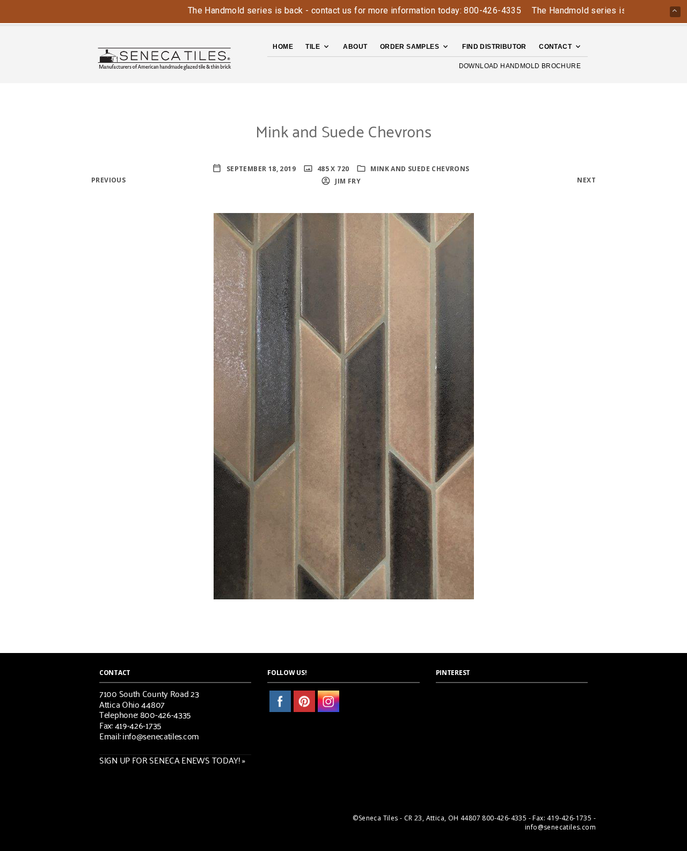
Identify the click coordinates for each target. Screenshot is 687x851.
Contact (555, 46)
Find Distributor (494, 46)
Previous (108, 180)
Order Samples (409, 46)
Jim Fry (347, 181)
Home (283, 46)
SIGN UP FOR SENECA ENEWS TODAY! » (172, 759)
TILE (312, 46)
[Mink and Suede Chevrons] (344, 404)
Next (586, 180)
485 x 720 (332, 168)
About (355, 46)
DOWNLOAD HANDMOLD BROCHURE (520, 66)
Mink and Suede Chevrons (419, 168)
